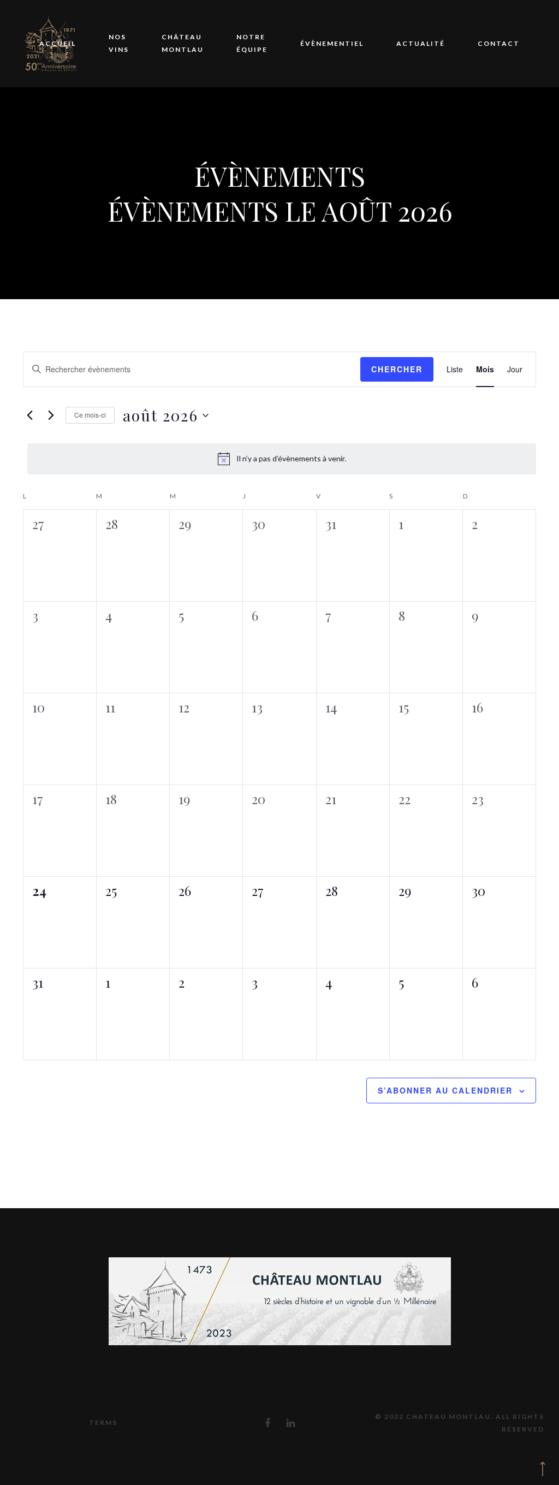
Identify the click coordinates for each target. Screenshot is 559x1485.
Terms (103, 1422)
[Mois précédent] (29, 415)
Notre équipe (251, 43)
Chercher (397, 369)
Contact (499, 43)
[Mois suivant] (50, 415)
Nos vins (119, 43)
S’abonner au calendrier (445, 1090)
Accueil (57, 43)
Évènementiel (332, 43)
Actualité (420, 43)
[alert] (281, 458)
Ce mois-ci (90, 414)
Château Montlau (183, 43)
